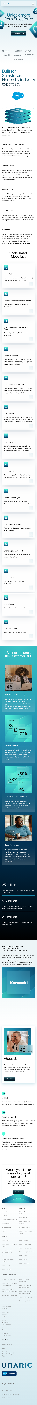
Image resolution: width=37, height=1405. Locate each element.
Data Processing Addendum (10, 1394)
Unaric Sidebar (23, 1240)
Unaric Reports (6, 1269)
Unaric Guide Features (26, 1297)
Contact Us (5, 1215)
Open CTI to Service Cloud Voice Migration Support (8, 1354)
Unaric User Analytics (25, 1248)
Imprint (4, 1231)
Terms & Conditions (8, 1391)
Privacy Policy (6, 1397)
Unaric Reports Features (26, 1301)
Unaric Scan (23, 1255)
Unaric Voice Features (8, 1279)
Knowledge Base (7, 1344)
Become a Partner (7, 1227)
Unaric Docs (23, 1259)
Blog (3, 1348)
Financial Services (24, 1227)
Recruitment (23, 1217)
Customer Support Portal (9, 1219)
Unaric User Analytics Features (5, 1314)
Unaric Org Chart (24, 1263)
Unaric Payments (7, 1256)
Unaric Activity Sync (25, 1244)
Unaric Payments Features (10, 1295)
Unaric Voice (5, 1240)
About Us (4, 1212)
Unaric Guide (6, 1265)
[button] (33, 4)
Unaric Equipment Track (26, 1252)
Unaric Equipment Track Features (6, 1322)
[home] (6, 3)
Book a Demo (6, 1223)
